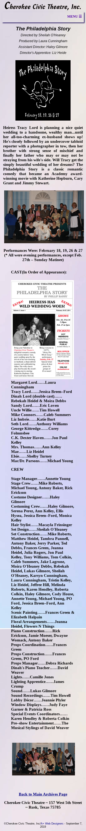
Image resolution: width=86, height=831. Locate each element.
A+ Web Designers (52, 823)
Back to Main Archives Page (43, 794)
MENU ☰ (74, 16)
